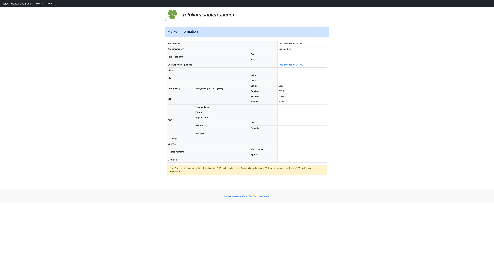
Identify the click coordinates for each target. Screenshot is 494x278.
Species (50, 3)
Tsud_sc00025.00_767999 (291, 65)
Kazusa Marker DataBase (16, 3)
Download (38, 3)
